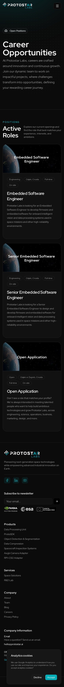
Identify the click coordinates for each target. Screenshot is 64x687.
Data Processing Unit (15, 529)
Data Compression (14, 543)
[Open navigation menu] (57, 6)
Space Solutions (12, 575)
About (7, 597)
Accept (51, 677)
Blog (6, 607)
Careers (8, 612)
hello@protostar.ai (13, 644)
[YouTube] (25, 480)
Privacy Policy (11, 616)
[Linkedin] (16, 480)
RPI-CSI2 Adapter (13, 557)
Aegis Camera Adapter (16, 553)
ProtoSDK (9, 534)
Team (7, 602)
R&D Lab (8, 580)
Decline (38, 677)
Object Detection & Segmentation (22, 538)
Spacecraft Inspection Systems (20, 548)
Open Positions (18, 30)
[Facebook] (7, 480)
